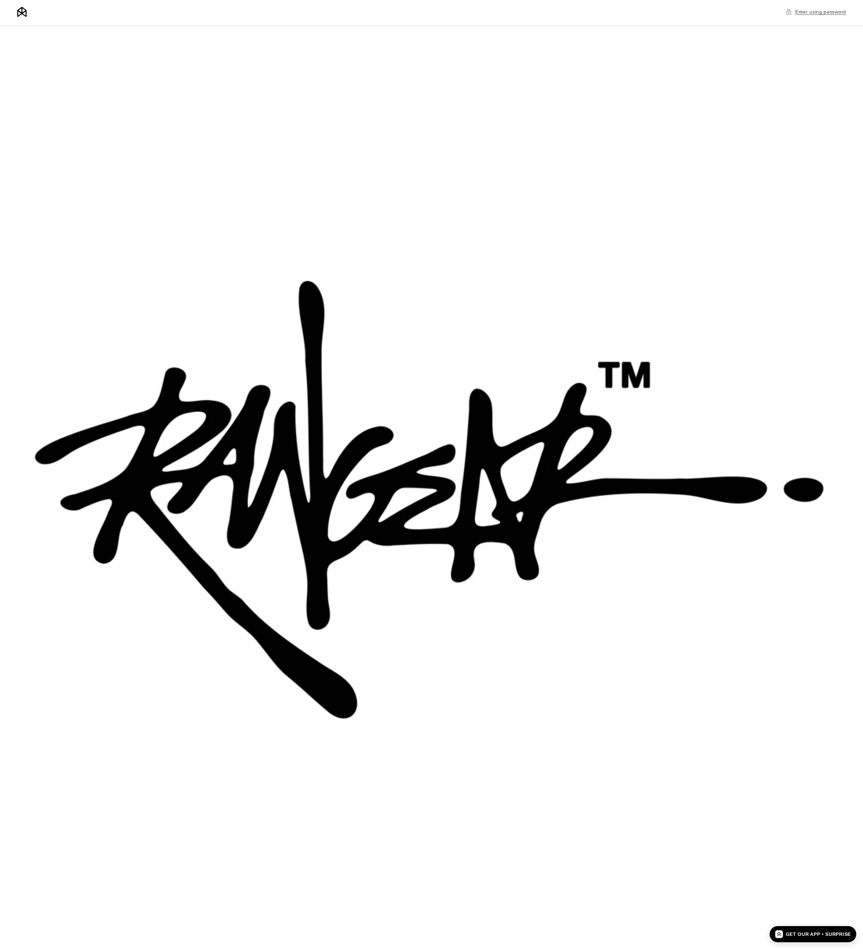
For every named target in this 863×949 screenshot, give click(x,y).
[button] (816, 12)
